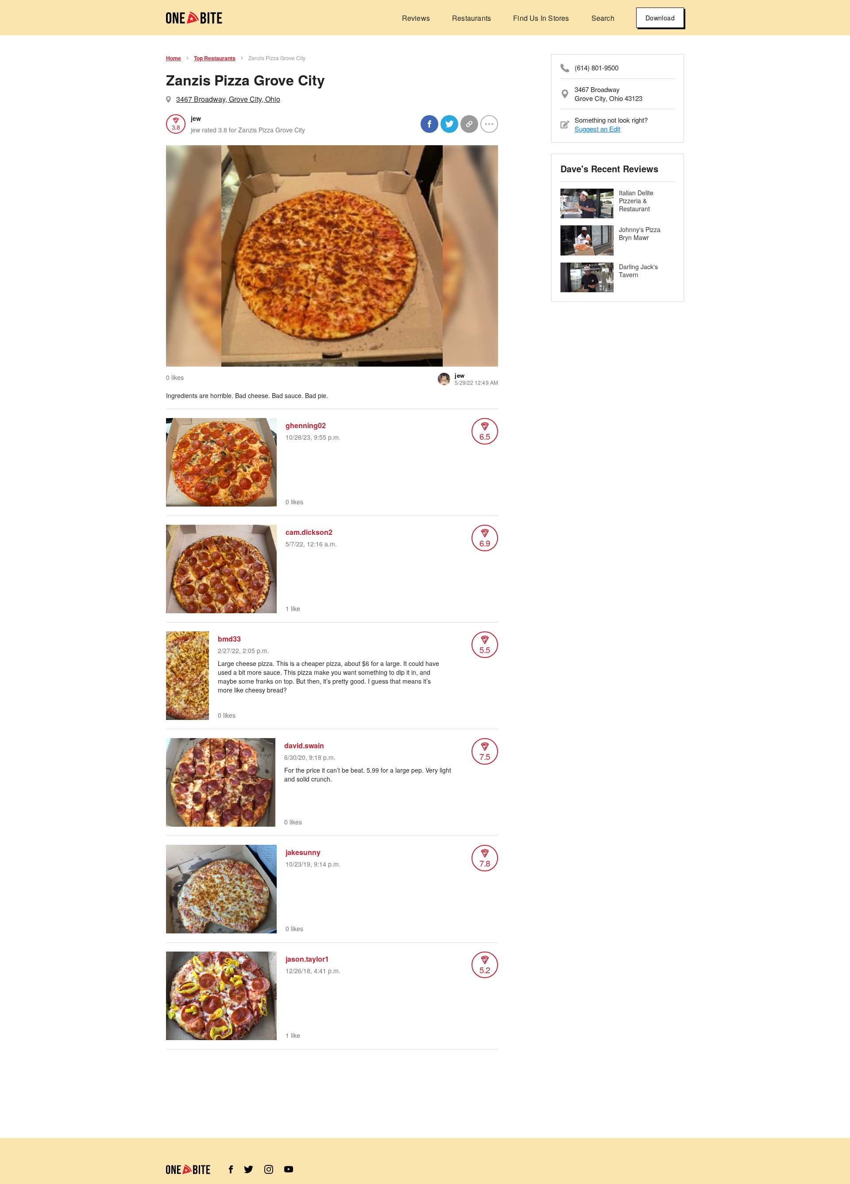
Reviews (416, 18)
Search (602, 18)
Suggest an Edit (597, 128)
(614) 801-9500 (596, 67)
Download (660, 17)
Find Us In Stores (541, 18)
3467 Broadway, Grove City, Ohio (228, 99)
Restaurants (471, 18)
